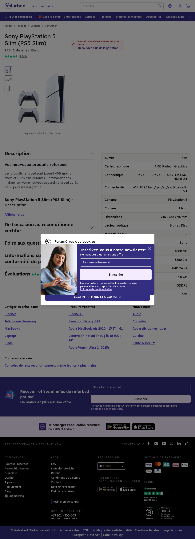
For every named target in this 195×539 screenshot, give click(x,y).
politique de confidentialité (96, 269)
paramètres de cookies (128, 265)
